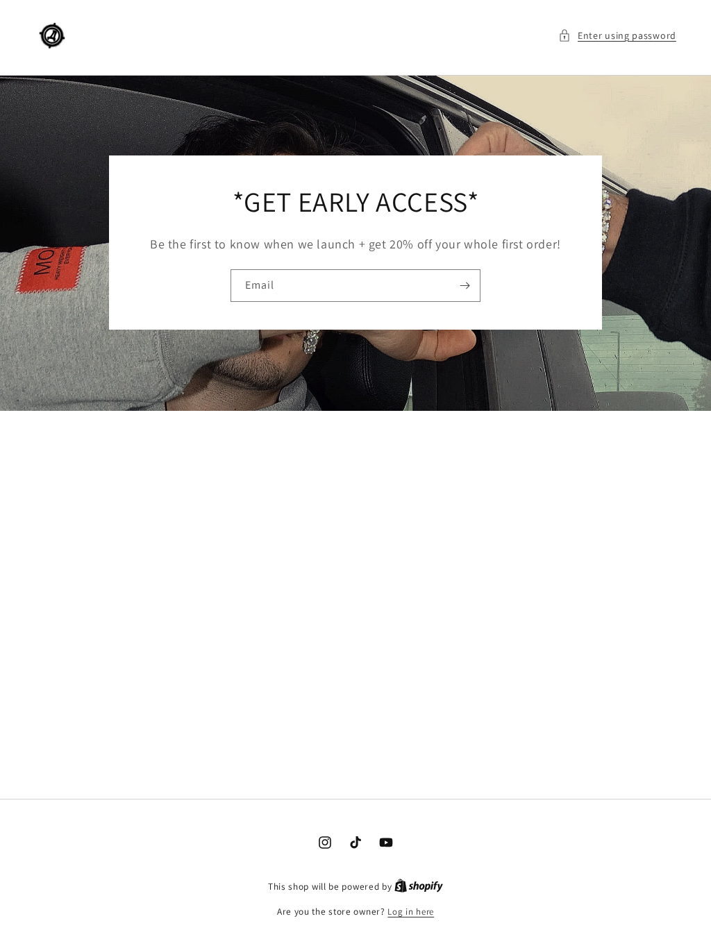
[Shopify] (418, 886)
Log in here (410, 911)
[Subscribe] (464, 286)
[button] (617, 35)
